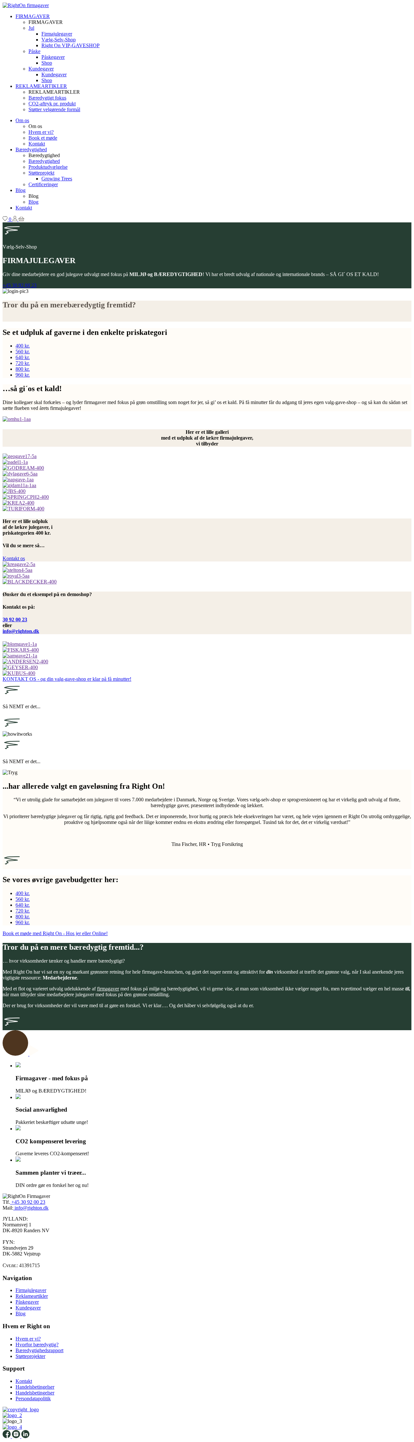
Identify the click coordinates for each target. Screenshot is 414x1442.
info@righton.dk (21, 631)
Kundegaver (41, 68)
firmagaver (108, 988)
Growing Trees (56, 178)
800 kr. (23, 369)
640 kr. (23, 357)
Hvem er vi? (41, 132)
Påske (34, 51)
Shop (46, 63)
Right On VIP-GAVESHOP (70, 45)
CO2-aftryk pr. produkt (52, 103)
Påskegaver (53, 57)
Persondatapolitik (33, 1398)
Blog (21, 190)
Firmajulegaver (56, 34)
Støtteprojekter (30, 1356)
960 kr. (23, 375)
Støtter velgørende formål (54, 109)
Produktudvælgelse (48, 167)
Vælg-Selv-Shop (58, 39)
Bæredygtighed (31, 149)
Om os (22, 120)
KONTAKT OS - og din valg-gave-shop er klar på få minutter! (67, 679)
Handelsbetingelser (35, 1387)
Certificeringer (43, 184)
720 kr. (23, 363)
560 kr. (23, 351)
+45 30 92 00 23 (20, 285)
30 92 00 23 (15, 619)
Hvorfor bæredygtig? (37, 1344)
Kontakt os (14, 558)
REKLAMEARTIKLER (41, 86)
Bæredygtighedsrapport (39, 1350)
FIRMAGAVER (33, 16)
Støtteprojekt (41, 173)
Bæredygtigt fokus (47, 98)
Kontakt (36, 143)
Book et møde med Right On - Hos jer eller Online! (55, 933)
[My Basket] (21, 219)
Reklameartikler (32, 1296)
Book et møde (42, 138)
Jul (31, 28)
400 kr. (23, 345)
